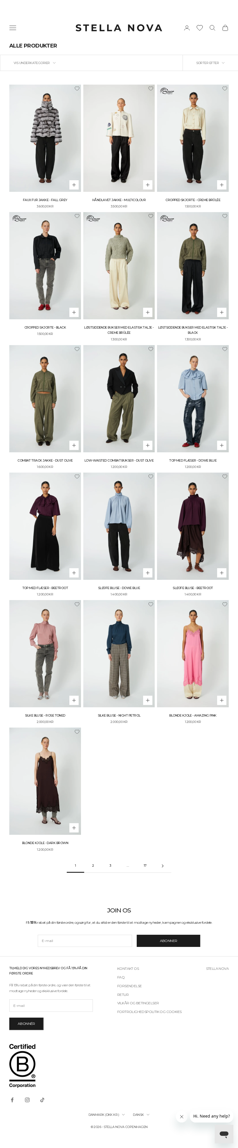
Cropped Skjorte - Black (45, 327)
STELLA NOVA (217, 968)
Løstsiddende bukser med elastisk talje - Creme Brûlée (119, 330)
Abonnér (26, 1023)
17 (145, 866)
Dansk (138, 1115)
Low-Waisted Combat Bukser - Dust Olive (119, 460)
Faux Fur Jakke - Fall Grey (45, 200)
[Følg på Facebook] (12, 1100)
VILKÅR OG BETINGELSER (138, 1003)
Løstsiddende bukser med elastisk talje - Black (193, 330)
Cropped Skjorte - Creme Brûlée (192, 200)
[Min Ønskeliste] (199, 27)
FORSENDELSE (129, 986)
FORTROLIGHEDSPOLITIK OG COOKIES (149, 1011)
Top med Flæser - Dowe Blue (193, 460)
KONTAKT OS (128, 968)
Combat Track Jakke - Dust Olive (45, 460)
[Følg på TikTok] (42, 1100)
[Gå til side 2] (162, 865)
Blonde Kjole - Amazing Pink (192, 715)
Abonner (168, 941)
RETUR (123, 994)
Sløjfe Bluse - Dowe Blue (119, 588)
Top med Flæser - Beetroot (45, 588)
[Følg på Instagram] (27, 1100)
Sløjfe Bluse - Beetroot (193, 588)
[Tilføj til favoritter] (77, 89)
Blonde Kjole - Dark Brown (45, 843)
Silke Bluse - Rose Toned (45, 715)
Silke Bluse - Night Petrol (119, 715)
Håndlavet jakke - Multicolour (119, 200)
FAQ (121, 977)
